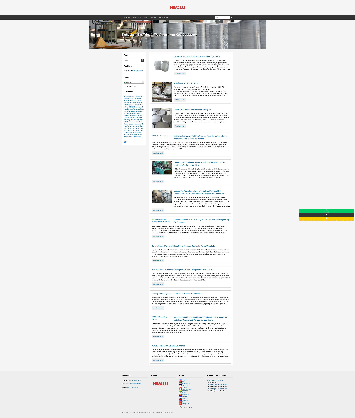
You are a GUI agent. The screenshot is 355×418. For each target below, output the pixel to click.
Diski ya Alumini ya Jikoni (215, 380)
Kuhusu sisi (137, 17)
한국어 (184, 393)
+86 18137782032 (135, 384)
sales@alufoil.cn (137, 71)
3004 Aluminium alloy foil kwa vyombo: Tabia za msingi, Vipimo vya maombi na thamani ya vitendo (200, 137)
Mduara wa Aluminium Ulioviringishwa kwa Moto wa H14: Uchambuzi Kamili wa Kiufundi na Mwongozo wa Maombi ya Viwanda (199, 194)
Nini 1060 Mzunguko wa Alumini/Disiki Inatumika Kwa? (142, 134)
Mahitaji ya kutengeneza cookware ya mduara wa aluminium (177, 293)
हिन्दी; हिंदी (185, 391)
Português (185, 394)
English (184, 380)
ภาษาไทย (185, 400)
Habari (153, 17)
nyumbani (127, 17)
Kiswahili (185, 398)
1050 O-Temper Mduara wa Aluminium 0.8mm (139, 113)
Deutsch (184, 387)
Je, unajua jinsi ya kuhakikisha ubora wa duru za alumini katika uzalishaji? (183, 246)
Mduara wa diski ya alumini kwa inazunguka (192, 109)
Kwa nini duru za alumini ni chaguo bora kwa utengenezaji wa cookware (182, 269)
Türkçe (184, 402)
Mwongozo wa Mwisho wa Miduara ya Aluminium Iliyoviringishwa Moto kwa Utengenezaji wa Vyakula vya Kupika (200, 318)
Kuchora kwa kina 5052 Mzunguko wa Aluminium (140, 117)
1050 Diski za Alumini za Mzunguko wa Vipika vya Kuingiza (143, 109)
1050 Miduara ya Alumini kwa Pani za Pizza (138, 111)
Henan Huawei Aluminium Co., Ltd (145, 412)
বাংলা (183, 382)
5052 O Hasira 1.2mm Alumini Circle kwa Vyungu (140, 122)
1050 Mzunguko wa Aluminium (217, 384)
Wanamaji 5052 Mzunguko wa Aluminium (137, 120)
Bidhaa (146, 17)
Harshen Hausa (187, 389)
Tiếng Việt (185, 404)
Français (185, 385)
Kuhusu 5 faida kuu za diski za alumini (168, 345)
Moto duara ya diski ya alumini (186, 83)
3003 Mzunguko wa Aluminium (217, 389)
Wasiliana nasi (163, 17)
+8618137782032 (132, 387)
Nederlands (186, 383)
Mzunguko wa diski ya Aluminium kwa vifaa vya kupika (197, 56)
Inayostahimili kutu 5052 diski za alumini (137, 115)
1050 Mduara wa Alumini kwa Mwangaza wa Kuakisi (141, 105)
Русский (184, 396)
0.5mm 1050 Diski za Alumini (133, 107)
